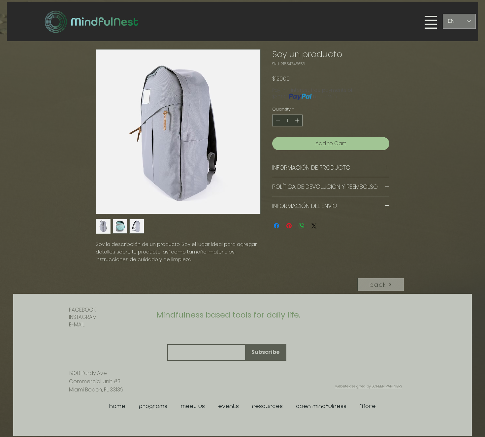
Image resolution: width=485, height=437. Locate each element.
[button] (431, 22)
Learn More (326, 96)
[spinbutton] (287, 120)
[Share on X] (314, 226)
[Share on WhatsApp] (302, 226)
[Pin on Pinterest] (289, 226)
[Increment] (298, 120)
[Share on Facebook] (276, 226)
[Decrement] (277, 120)
